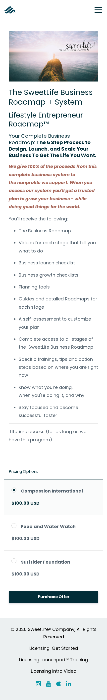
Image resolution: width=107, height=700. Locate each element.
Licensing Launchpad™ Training (53, 660)
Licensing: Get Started (53, 648)
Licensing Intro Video (53, 671)
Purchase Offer (53, 597)
